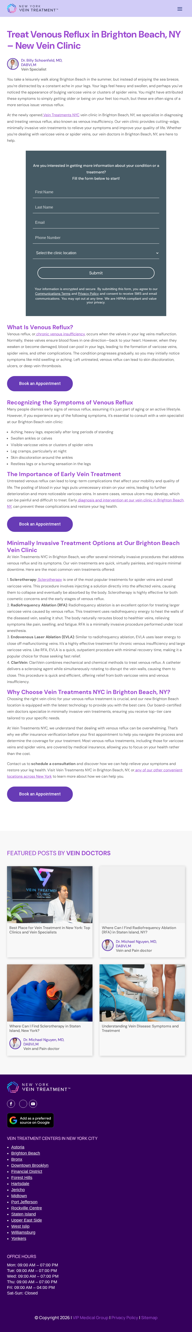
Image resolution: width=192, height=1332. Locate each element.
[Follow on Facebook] (11, 1104)
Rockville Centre (26, 1208)
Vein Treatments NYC (60, 114)
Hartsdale (20, 1183)
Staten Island (23, 1214)
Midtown (19, 1196)
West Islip (20, 1226)
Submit (96, 273)
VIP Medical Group (91, 1317)
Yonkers (18, 1238)
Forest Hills (21, 1177)
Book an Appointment (40, 383)
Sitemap (149, 1317)
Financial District (26, 1171)
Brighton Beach (25, 1153)
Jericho (18, 1189)
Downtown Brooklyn (29, 1165)
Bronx (16, 1159)
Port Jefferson (24, 1202)
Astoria (17, 1147)
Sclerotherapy (49, 579)
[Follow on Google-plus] (23, 1104)
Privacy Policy (88, 293)
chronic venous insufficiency (60, 334)
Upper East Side (26, 1220)
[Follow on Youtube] (33, 1104)
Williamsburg (23, 1232)
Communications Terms (52, 293)
